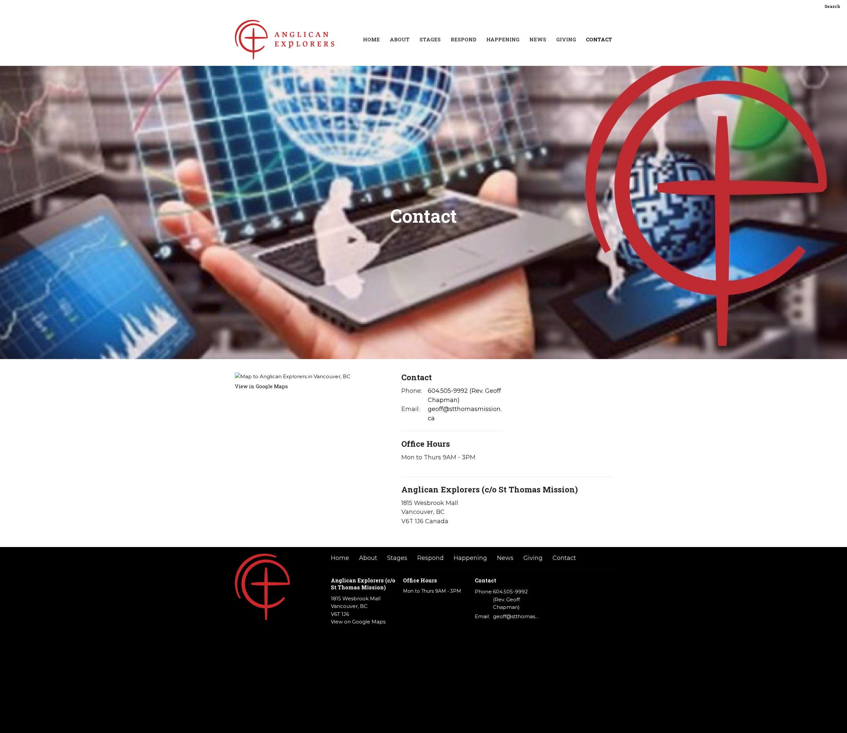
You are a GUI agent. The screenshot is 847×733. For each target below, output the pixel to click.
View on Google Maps (358, 621)
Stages (430, 39)
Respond (463, 39)
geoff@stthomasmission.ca (465, 413)
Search (832, 6)
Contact (599, 39)
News (537, 39)
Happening (502, 39)
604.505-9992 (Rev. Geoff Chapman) (464, 395)
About (400, 39)
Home (371, 39)
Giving (566, 39)
